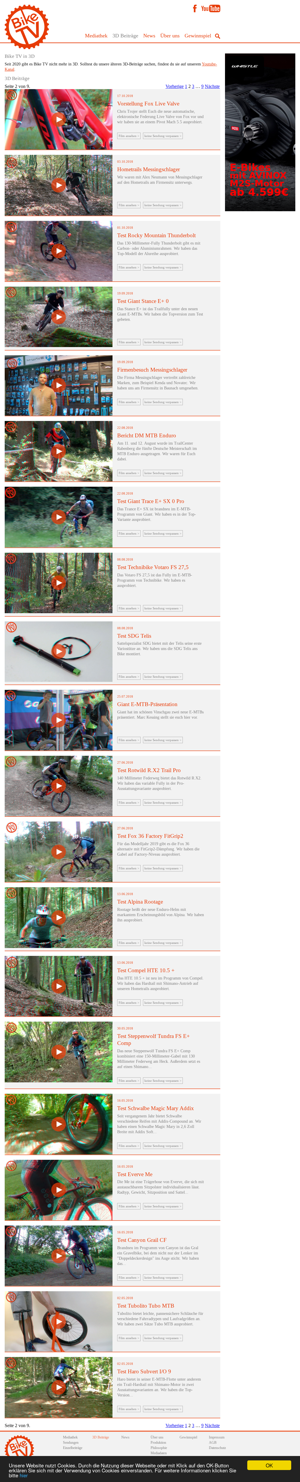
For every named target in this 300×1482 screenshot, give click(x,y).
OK (269, 1465)
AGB (213, 1443)
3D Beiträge (125, 36)
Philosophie (159, 1448)
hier (24, 1475)
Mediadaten (159, 1453)
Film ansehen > (129, 136)
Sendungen (71, 1443)
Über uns (170, 36)
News (149, 36)
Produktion (158, 1443)
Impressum (216, 1437)
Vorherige (175, 86)
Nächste (212, 86)
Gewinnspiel (198, 36)
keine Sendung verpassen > (162, 136)
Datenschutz (217, 1448)
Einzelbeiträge (72, 1448)
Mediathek (96, 36)
